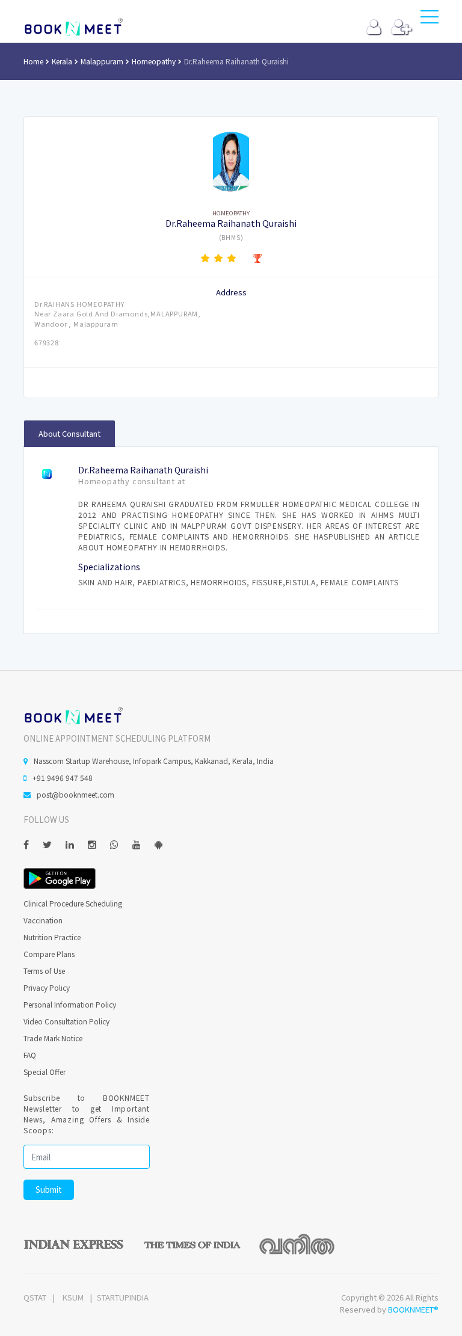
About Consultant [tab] (69, 433)
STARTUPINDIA (123, 1297)
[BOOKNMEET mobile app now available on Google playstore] (59, 877)
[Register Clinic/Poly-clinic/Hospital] (401, 30)
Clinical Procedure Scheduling (72, 903)
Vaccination (43, 920)
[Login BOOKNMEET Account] (374, 30)
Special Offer (44, 1072)
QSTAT (34, 1297)
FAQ (29, 1055)
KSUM (73, 1297)
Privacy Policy (46, 987)
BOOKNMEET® (413, 1309)
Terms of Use (44, 970)
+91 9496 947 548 (62, 777)
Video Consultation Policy (66, 1021)
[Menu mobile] (429, 19)
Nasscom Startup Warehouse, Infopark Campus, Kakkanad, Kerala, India (154, 761)
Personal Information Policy (69, 1004)
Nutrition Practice (52, 937)
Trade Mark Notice (52, 1038)
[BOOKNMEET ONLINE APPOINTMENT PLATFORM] (73, 714)
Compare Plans (49, 954)
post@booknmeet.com (75, 794)
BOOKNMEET (73, 27)
